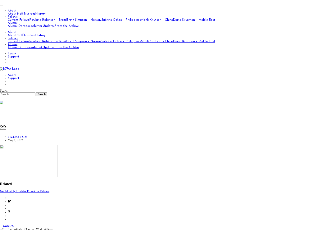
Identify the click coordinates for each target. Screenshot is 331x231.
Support (13, 56)
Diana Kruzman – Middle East (194, 19)
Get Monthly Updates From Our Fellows (24, 191)
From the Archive (67, 26)
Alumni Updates (43, 26)
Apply (12, 53)
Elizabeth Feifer (17, 136)
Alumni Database (20, 26)
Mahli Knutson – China (157, 19)
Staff (20, 13)
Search (4, 90)
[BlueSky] (9, 201)
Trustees (29, 13)
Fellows (13, 16)
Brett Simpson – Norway (84, 19)
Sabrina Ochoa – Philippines (121, 19)
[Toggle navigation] (1, 5)
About (12, 10)
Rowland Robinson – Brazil (48, 19)
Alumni (12, 23)
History (40, 13)
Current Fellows (18, 19)
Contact (9, 225)
